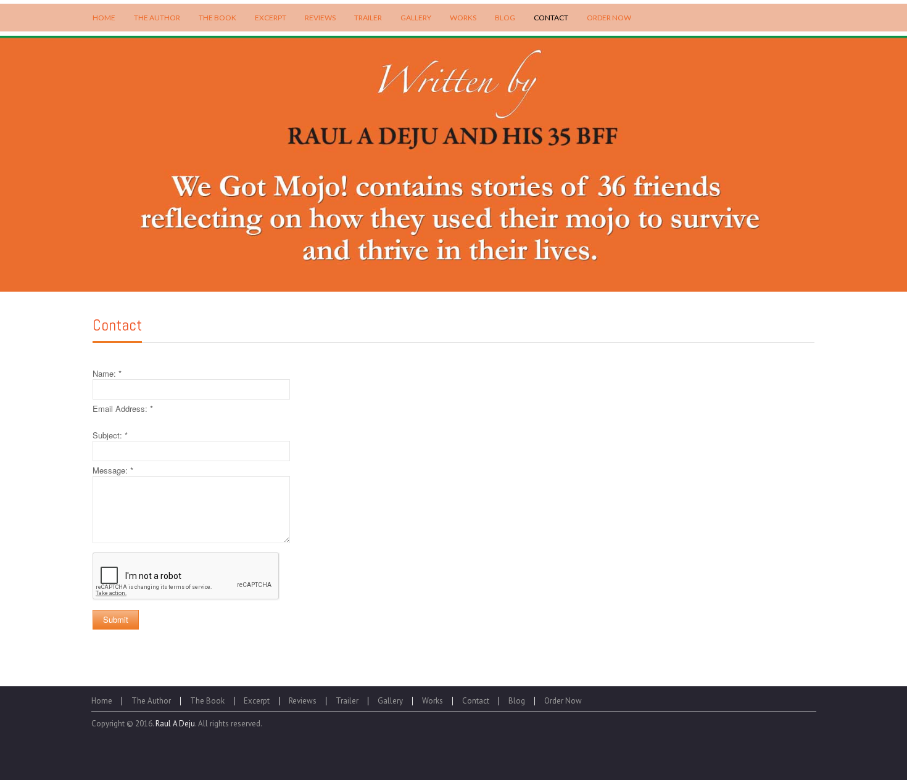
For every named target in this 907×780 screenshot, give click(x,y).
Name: (107, 373)
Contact (117, 325)
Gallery (390, 701)
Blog (516, 701)
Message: (113, 470)
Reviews (303, 701)
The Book (207, 701)
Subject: (110, 435)
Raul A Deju (175, 723)
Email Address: (123, 408)
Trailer (347, 701)
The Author (151, 701)
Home (101, 701)
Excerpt (257, 701)
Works (432, 701)
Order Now (563, 701)
